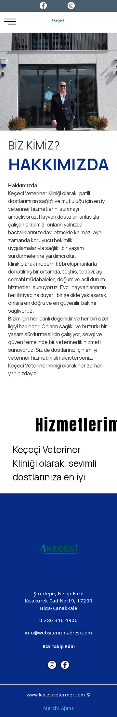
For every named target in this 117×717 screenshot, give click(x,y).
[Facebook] (43, 5)
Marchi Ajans (58, 708)
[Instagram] (71, 5)
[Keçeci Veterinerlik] (57, 20)
